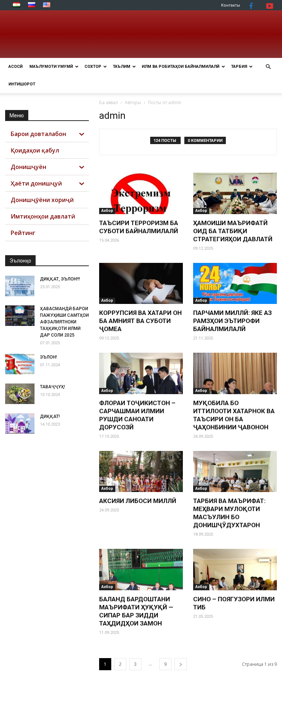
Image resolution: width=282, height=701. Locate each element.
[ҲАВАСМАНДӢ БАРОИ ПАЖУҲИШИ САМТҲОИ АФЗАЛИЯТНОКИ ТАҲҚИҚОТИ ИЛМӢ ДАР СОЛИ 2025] (20, 315)
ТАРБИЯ (239, 66)
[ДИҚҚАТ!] (20, 423)
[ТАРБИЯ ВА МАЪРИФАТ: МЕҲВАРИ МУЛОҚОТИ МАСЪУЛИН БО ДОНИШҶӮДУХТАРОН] (235, 471)
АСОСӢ (15, 66)
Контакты (230, 5)
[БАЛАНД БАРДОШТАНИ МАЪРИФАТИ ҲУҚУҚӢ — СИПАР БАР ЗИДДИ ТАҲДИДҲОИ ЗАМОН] (141, 569)
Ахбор (107, 211)
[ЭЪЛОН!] (20, 364)
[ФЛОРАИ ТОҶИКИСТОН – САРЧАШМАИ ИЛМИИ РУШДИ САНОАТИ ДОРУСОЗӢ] (141, 373)
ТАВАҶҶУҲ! (52, 386)
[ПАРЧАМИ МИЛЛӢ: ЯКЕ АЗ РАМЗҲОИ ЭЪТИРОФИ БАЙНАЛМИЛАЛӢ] (235, 283)
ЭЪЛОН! (48, 357)
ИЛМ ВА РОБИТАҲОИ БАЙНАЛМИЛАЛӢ (181, 66)
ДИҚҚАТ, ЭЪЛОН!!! (60, 279)
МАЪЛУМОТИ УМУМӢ (51, 66)
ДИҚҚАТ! (50, 416)
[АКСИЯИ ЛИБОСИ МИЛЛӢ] (141, 471)
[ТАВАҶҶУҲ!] (20, 393)
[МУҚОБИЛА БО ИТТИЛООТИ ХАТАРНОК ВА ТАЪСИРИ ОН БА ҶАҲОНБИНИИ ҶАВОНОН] (235, 373)
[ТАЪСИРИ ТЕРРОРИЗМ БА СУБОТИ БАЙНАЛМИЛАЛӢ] (141, 193)
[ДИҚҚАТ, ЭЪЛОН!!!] (20, 286)
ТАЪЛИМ (121, 66)
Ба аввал (108, 102)
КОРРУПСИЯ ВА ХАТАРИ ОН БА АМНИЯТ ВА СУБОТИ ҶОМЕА (140, 321)
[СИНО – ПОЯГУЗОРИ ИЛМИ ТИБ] (235, 569)
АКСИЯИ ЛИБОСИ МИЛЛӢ (137, 500)
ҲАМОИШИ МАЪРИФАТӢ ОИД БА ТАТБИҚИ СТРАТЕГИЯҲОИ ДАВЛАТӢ (232, 231)
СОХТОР (92, 66)
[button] (268, 66)
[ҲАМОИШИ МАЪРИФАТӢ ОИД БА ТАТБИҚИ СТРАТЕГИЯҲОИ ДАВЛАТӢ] (235, 193)
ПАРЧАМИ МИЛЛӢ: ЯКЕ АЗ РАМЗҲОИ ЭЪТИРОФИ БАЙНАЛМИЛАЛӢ (232, 321)
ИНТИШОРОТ (21, 84)
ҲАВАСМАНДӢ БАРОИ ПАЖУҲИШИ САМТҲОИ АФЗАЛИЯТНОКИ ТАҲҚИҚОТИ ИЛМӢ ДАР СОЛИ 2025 (64, 322)
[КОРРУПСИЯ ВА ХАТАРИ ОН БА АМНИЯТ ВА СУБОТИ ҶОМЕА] (141, 283)
